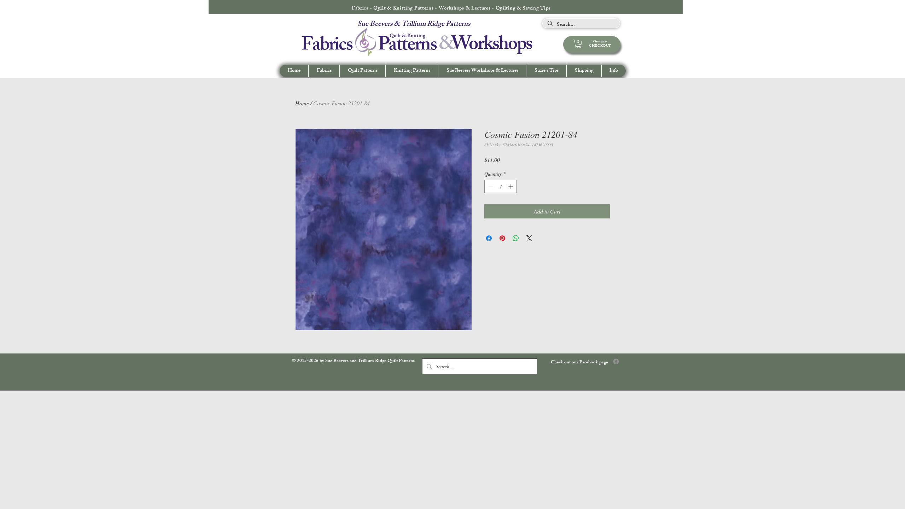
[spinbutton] (500, 186)
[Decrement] (489, 186)
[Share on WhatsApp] (516, 238)
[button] (613, 71)
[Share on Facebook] (489, 238)
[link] (578, 44)
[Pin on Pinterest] (502, 238)
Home (302, 103)
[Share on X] (529, 238)
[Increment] (511, 186)
